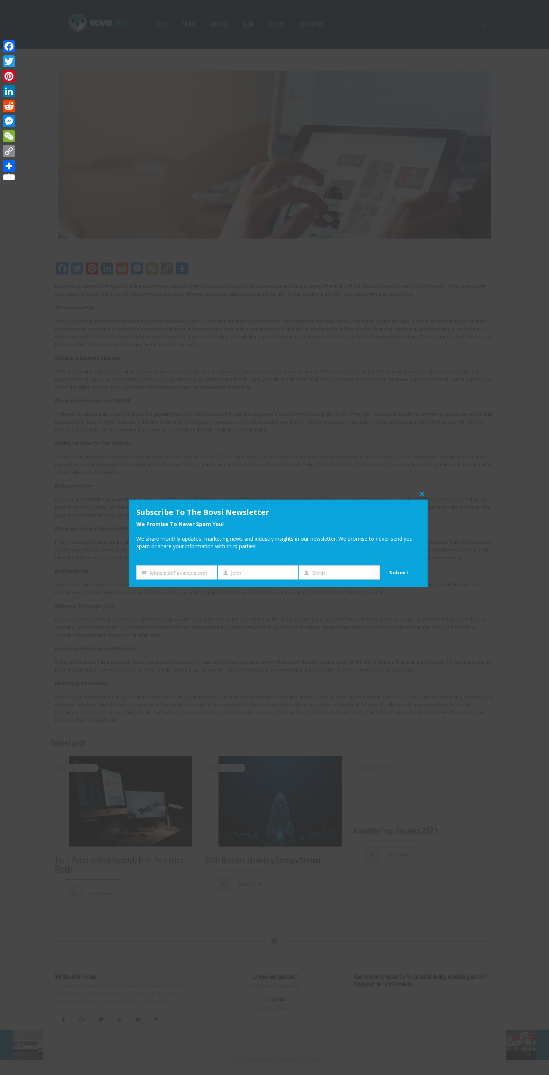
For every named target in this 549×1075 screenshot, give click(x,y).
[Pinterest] (8, 76)
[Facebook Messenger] (8, 121)
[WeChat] (8, 136)
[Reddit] (8, 106)
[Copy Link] (8, 151)
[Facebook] (8, 46)
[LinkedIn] (8, 91)
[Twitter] (8, 61)
